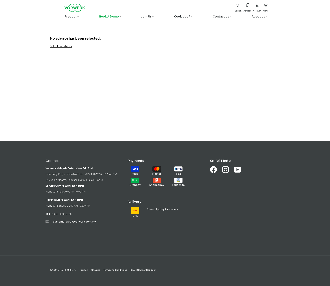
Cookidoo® (182, 16)
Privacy (84, 270)
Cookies (95, 270)
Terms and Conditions (115, 270)
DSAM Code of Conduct (143, 270)
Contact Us (221, 16)
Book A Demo (109, 16)
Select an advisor (61, 46)
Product (70, 16)
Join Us (146, 16)
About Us (258, 16)
